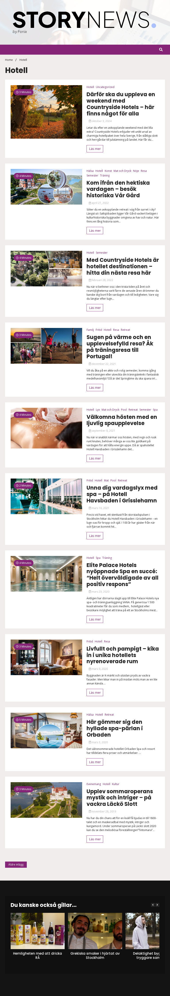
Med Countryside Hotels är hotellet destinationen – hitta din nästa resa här (123, 266)
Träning (105, 175)
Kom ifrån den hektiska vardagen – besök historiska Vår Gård (118, 189)
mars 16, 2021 (100, 508)
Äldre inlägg (15, 864)
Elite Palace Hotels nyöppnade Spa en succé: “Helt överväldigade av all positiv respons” (122, 575)
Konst (108, 171)
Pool (124, 410)
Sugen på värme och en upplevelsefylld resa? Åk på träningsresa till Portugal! (120, 347)
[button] (157, 905)
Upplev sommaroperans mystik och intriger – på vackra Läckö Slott (120, 797)
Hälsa (90, 171)
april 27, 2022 (100, 203)
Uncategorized (105, 87)
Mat (106, 480)
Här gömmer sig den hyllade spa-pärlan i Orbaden (115, 728)
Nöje (136, 171)
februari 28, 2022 (102, 280)
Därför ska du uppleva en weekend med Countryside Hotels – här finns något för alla (121, 104)
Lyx (98, 410)
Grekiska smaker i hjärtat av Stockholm (95, 955)
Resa (144, 171)
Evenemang (94, 784)
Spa (155, 410)
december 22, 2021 (103, 364)
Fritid (99, 330)
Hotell (90, 87)
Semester (92, 175)
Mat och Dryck (122, 171)
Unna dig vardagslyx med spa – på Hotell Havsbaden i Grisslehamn (122, 494)
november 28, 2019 (103, 811)
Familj (90, 330)
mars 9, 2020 (99, 669)
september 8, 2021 (103, 431)
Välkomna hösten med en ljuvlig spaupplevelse (122, 420)
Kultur (115, 784)
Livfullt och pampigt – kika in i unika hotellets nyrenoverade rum (123, 655)
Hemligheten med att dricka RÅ (37, 955)
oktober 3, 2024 (101, 121)
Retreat (125, 330)
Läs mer (95, 149)
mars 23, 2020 (100, 592)
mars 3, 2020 (99, 742)
